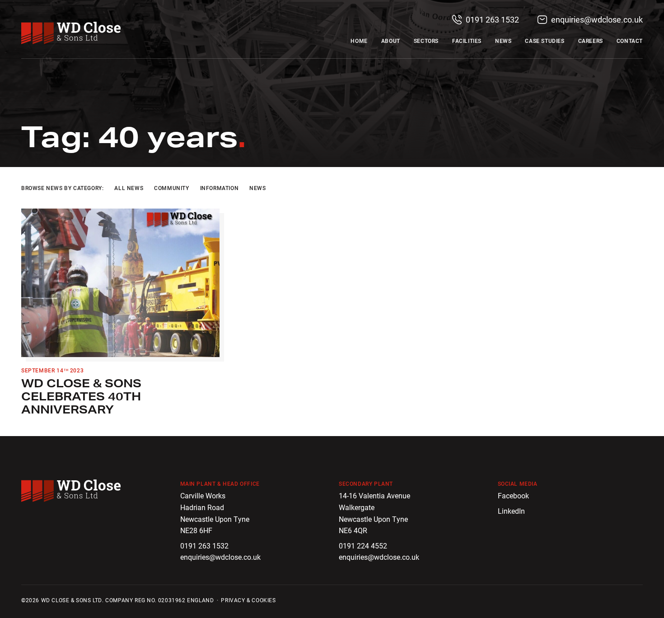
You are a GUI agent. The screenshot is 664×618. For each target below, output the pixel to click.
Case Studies (544, 40)
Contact (630, 40)
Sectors (426, 40)
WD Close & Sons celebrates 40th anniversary (81, 396)
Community (171, 187)
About (390, 40)
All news (128, 187)
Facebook (513, 495)
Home (359, 40)
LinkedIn (511, 511)
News (503, 40)
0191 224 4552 (363, 545)
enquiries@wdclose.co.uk (596, 19)
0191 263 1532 (491, 19)
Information (219, 187)
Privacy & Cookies (248, 600)
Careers (590, 40)
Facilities (467, 40)
